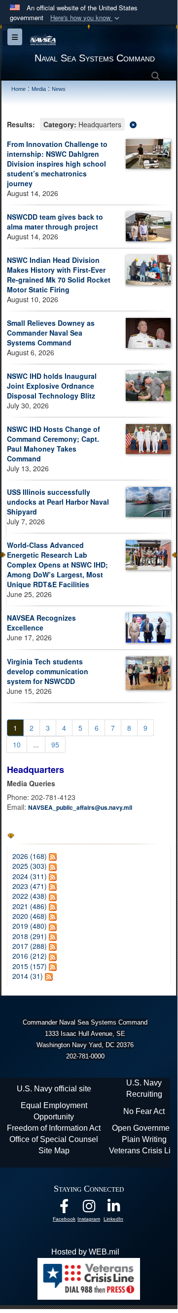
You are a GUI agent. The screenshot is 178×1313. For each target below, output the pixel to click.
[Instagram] (88, 1208)
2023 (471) (29, 886)
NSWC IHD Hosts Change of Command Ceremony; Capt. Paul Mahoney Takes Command (53, 443)
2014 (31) (27, 976)
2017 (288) (29, 946)
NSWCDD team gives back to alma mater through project (55, 221)
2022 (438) (29, 896)
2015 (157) (29, 966)
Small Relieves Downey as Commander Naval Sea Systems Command (51, 332)
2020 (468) (29, 916)
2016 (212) (29, 956)
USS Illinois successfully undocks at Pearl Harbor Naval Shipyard (58, 501)
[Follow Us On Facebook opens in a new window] (64, 1208)
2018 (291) (29, 936)
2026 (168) (29, 856)
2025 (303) (29, 866)
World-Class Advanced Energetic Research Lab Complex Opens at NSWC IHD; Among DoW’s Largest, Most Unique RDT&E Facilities (57, 564)
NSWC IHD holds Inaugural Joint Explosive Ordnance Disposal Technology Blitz (52, 385)
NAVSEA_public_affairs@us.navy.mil (80, 807)
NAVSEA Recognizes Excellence (41, 622)
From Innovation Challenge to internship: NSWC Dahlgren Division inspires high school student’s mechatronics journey (57, 163)
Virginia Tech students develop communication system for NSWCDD (47, 671)
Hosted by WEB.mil (85, 1252)
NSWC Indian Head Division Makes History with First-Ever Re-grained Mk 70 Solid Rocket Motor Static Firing (58, 274)
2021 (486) (29, 906)
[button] (85, 18)
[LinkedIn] (113, 1208)
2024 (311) (29, 876)
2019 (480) (29, 926)
